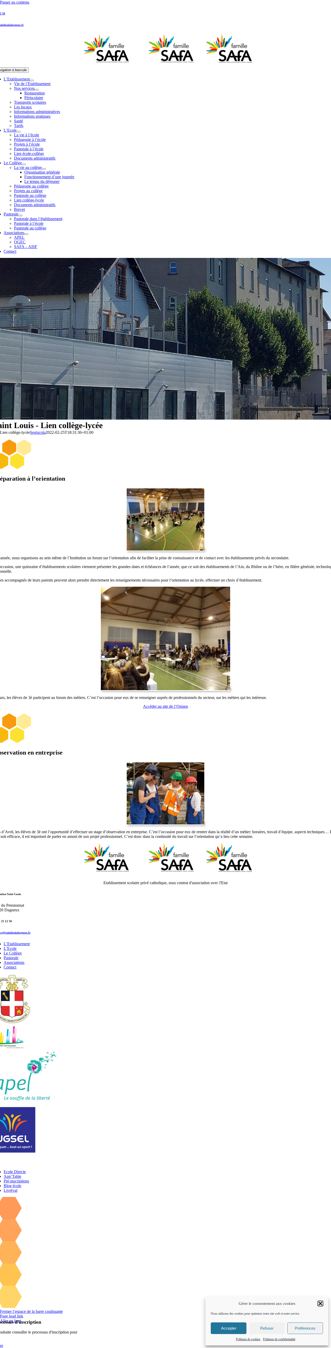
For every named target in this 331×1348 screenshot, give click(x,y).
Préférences (305, 1328)
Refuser (267, 1328)
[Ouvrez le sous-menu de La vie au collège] (44, 169)
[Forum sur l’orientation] (165, 549)
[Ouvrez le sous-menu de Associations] (26, 234)
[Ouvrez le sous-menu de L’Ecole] (19, 131)
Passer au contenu (14, 2)
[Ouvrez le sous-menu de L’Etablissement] (32, 80)
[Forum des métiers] (165, 689)
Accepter (228, 1328)
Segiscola (38, 432)
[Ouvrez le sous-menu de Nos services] (37, 90)
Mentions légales (144, 1163)
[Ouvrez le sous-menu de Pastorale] (20, 215)
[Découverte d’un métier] (165, 823)
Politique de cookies (248, 1339)
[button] (320, 1303)
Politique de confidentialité (279, 1339)
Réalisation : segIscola (240, 1163)
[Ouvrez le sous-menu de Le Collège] (24, 164)
